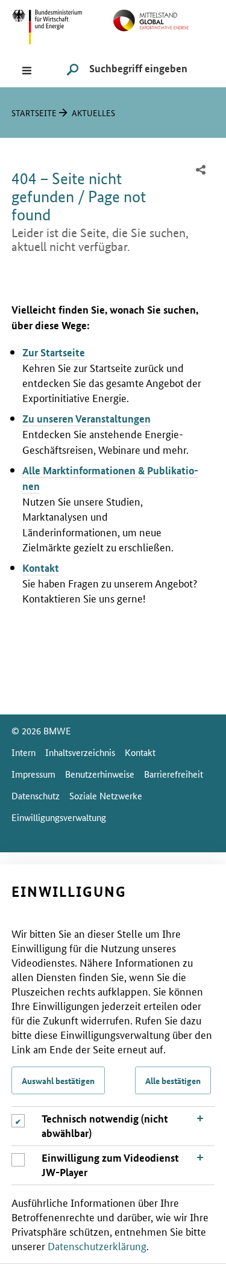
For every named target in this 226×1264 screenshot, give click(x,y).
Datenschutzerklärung (97, 1245)
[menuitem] (201, 170)
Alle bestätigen (173, 1080)
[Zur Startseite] (164, 18)
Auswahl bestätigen (58, 1080)
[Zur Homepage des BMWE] (62, 25)
